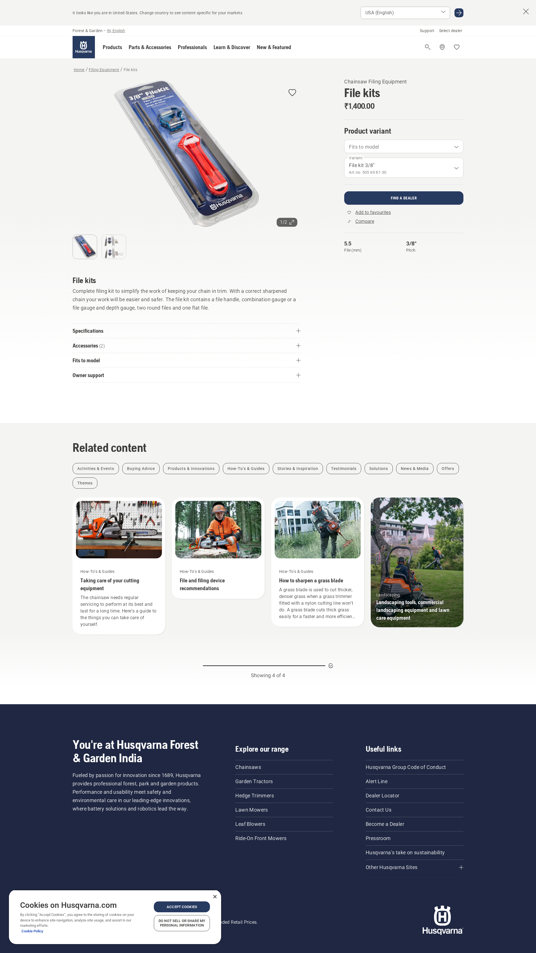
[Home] (84, 47)
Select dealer (450, 30)
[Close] (215, 896)
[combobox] (403, 146)
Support (427, 30)
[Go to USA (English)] (458, 12)
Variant (356, 158)
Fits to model (364, 147)
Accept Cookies (182, 907)
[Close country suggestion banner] (525, 11)
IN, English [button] (116, 30)
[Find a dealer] (442, 47)
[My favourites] (456, 47)
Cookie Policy (32, 931)
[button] (112, 47)
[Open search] (427, 47)
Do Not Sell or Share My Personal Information (182, 923)
